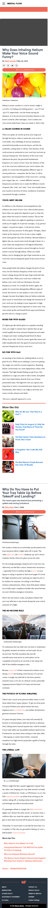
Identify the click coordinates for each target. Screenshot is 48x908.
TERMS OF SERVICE (34, 893)
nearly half (13, 670)
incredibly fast (19, 710)
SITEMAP (31, 897)
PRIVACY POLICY (33, 890)
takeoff (10, 673)
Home (5, 868)
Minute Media (19, 906)
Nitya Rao (9, 507)
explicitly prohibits (13, 796)
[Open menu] (3, 3)
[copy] (16, 65)
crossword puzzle (18, 832)
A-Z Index (5, 900)
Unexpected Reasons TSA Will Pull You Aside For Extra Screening (23, 848)
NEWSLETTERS (6, 890)
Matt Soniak (10, 61)
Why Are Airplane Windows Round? (19, 854)
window (21, 554)
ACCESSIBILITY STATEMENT (11, 897)
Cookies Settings (33, 900)
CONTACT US (32, 887)
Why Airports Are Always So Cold (18, 843)
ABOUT (4, 887)
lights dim (10, 554)
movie (34, 571)
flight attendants (36, 809)
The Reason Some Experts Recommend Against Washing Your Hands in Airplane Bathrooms (25, 859)
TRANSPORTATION (18, 868)
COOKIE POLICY (7, 893)
